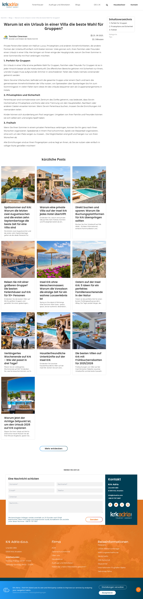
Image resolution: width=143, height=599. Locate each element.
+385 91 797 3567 (31, 521)
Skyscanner (103, 564)
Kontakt (134, 5)
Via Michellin (103, 556)
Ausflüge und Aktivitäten (59, 5)
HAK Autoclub (104, 560)
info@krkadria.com (115, 495)
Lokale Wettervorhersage (108, 549)
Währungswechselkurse (108, 552)
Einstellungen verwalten (113, 587)
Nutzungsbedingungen (37, 592)
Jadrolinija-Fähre (105, 571)
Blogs (77, 5)
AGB (54, 548)
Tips (110, 37)
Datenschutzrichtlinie (61, 552)
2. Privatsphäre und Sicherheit (121, 26)
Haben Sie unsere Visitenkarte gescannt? (69, 567)
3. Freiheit (113, 30)
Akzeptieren (107, 592)
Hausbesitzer (119, 5)
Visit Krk (3, 18)
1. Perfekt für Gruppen (118, 23)
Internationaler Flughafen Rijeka (111, 568)
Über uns (56, 555)
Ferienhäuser (37, 5)
